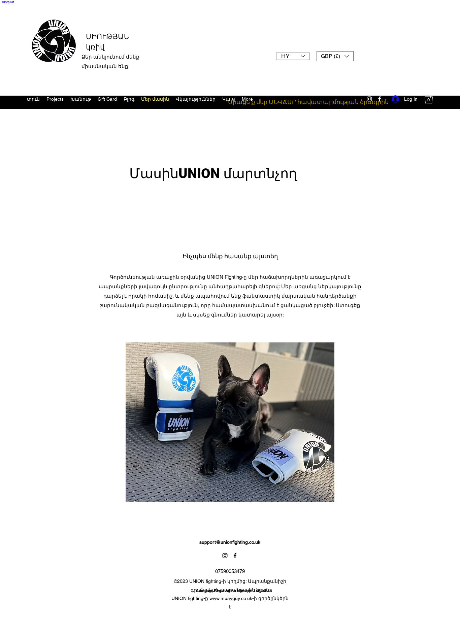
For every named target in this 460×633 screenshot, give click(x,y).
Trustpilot (7, 2)
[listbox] (335, 56)
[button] (335, 56)
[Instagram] (225, 555)
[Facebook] (235, 555)
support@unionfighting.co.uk (229, 542)
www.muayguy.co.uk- (231, 598)
